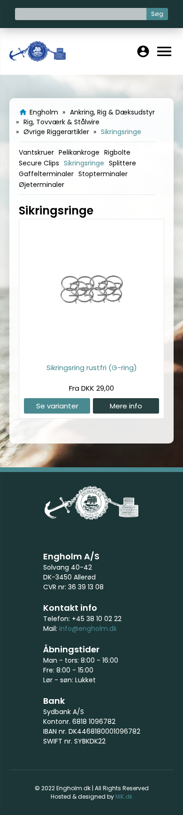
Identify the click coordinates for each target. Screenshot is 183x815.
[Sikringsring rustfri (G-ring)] (91, 352)
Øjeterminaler (41, 184)
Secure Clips (39, 163)
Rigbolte (117, 152)
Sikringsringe (84, 163)
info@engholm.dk (88, 628)
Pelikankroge (79, 152)
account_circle (143, 51)
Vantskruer (36, 152)
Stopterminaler (103, 174)
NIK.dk (123, 797)
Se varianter (57, 406)
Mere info (126, 406)
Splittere (122, 163)
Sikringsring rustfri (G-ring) (91, 367)
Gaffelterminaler (46, 174)
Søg (157, 13)
